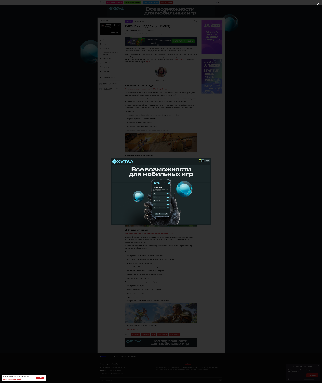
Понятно (40, 378)
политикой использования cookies (12, 379)
